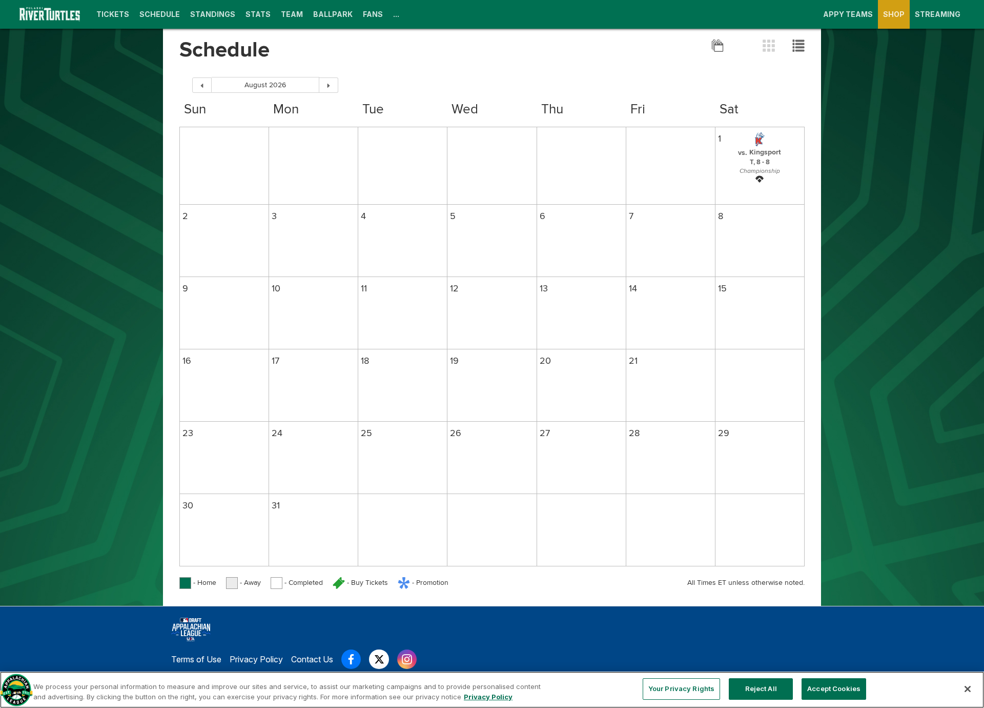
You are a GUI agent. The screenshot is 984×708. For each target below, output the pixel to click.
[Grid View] (770, 46)
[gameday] (759, 180)
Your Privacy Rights (681, 688)
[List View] (798, 46)
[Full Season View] (718, 46)
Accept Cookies (833, 688)
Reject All (761, 688)
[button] (759, 152)
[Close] (967, 689)
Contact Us (312, 659)
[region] (492, 690)
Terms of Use (196, 659)
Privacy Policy (256, 659)
